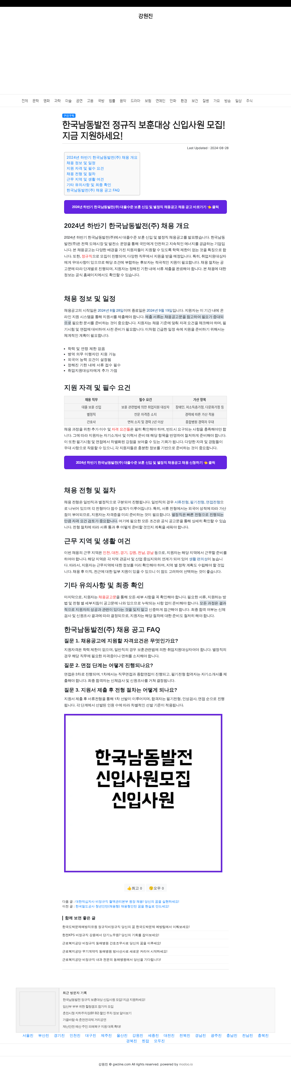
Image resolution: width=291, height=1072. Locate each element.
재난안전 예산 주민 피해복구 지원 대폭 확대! (92, 1026)
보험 (148, 101)
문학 (36, 101)
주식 (249, 101)
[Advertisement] (145, 60)
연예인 (160, 101)
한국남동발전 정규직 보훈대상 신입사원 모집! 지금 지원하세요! (104, 999)
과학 (57, 101)
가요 (216, 101)
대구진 (90, 1035)
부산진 (43, 1035)
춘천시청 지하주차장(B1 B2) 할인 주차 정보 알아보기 (97, 1013)
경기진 (59, 1035)
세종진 (153, 1035)
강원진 (137, 1035)
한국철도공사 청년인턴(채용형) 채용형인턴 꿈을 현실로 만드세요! (122, 906)
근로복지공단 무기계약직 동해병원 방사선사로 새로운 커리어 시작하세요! (114, 951)
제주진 (106, 1035)
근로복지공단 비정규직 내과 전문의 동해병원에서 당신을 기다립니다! (111, 959)
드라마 (135, 101)
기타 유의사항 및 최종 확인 (89, 184)
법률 (112, 101)
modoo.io (186, 1064)
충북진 (263, 1035)
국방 (101, 101)
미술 (68, 101)
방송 (227, 101)
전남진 (247, 1035)
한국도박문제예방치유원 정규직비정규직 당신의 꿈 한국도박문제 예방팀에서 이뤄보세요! (126, 927)
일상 (238, 101)
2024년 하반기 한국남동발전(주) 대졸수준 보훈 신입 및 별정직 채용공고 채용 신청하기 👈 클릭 (145, 462)
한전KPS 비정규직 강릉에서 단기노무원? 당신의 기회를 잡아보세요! (110, 935)
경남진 (200, 1035)
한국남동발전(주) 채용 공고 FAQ (93, 190)
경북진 (131, 1041)
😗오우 (156, 888)
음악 (123, 101)
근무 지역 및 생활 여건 (85, 179)
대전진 (169, 1035)
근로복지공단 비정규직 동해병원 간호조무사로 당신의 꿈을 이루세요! (111, 943)
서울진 (28, 1035)
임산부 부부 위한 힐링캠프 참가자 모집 (88, 1006)
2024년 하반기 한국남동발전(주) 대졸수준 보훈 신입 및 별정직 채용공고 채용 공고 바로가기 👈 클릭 (145, 206)
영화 (46, 101)
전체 (25, 101)
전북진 (184, 1035)
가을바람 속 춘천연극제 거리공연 (84, 1019)
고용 (90, 101)
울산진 (122, 1035)
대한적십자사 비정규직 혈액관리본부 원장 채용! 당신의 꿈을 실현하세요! (127, 901)
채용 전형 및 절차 (81, 173)
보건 (195, 101)
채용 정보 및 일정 (81, 162)
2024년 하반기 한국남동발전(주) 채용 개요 (102, 157)
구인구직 (68, 115)
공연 (79, 101)
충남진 (231, 1035)
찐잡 (145, 1041)
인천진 (75, 1035)
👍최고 (134, 888)
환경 (184, 101)
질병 (206, 101)
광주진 (216, 1035)
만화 (173, 101)
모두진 (159, 1041)
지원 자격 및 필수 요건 (85, 168)
